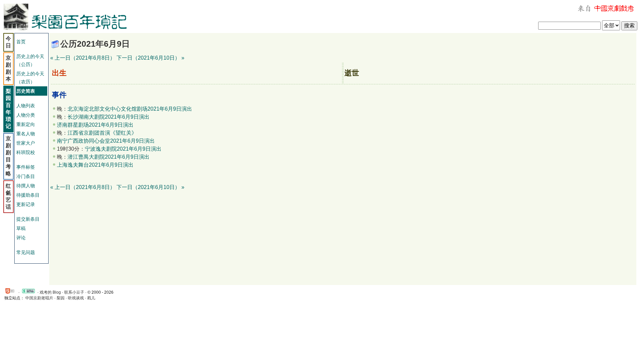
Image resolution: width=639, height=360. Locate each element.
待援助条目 (28, 195)
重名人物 (25, 133)
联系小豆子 (74, 292)
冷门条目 (25, 176)
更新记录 (25, 204)
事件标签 (25, 167)
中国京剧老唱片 (39, 298)
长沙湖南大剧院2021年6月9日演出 (108, 117)
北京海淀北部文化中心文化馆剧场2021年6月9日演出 (130, 109)
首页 (21, 41)
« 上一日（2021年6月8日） (82, 58)
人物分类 (25, 115)
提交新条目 (28, 219)
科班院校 (25, 152)
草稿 (21, 228)
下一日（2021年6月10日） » (150, 58)
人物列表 (25, 105)
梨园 (61, 298)
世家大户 (25, 143)
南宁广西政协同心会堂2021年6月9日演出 (106, 141)
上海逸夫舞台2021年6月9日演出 (95, 165)
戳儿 (91, 298)
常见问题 (25, 252)
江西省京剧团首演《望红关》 (102, 133)
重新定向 (25, 124)
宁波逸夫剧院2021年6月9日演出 (123, 149)
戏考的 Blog (50, 292)
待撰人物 (25, 185)
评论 (21, 237)
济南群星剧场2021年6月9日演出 (95, 125)
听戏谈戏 (76, 298)
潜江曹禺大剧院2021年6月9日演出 (108, 157)
